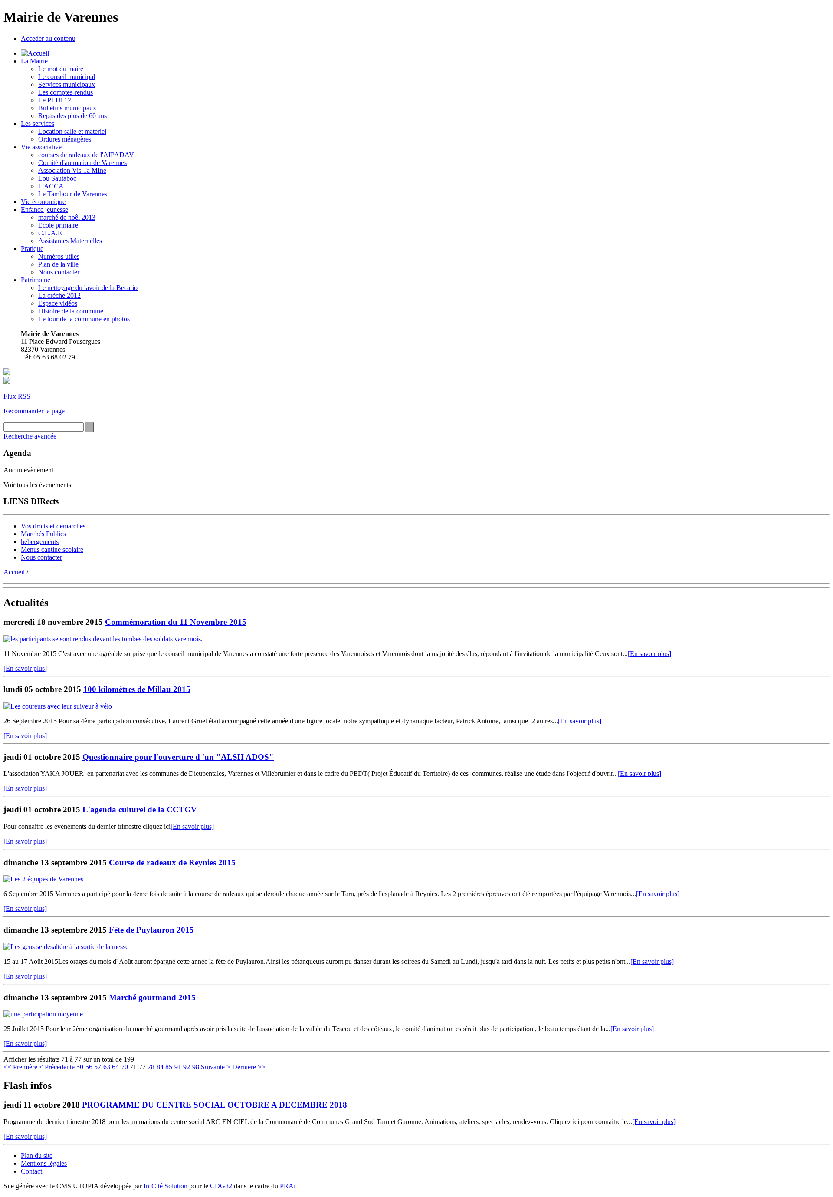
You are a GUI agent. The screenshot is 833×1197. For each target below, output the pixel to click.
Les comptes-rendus (65, 92)
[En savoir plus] (649, 653)
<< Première (20, 1067)
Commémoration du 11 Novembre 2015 (175, 622)
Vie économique (43, 201)
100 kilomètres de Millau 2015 (136, 689)
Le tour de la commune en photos (84, 319)
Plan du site (36, 1155)
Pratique (32, 248)
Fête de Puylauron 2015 (151, 929)
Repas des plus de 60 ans (72, 115)
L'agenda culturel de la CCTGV (139, 809)
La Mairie (34, 61)
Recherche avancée (29, 436)
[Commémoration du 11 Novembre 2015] (103, 639)
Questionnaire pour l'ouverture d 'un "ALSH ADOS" (178, 757)
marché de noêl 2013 (66, 217)
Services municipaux (66, 84)
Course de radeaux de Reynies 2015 (172, 862)
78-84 (156, 1067)
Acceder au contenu (48, 38)
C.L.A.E (50, 233)
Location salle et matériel (72, 131)
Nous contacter (58, 272)
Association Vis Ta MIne (72, 170)
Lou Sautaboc (57, 178)
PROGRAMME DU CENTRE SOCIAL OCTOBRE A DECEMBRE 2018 (214, 1104)
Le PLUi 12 (54, 100)
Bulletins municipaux (67, 108)
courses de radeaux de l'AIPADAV (86, 154)
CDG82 (221, 1186)
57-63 (102, 1067)
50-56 (84, 1067)
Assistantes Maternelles (70, 240)
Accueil (14, 572)
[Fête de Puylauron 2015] (65, 946)
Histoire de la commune (70, 311)
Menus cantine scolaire (52, 549)
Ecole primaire (58, 225)
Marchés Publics (43, 533)
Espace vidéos (57, 303)
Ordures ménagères (64, 139)
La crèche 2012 (59, 295)
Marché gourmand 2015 (152, 997)
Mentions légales (44, 1163)
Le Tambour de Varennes (72, 194)
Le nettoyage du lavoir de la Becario (88, 287)
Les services (37, 123)
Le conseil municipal (66, 76)
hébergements (40, 541)
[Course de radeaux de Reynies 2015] (43, 879)
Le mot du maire (60, 69)
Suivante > (215, 1067)
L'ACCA (51, 186)
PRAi (287, 1186)
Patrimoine (35, 280)
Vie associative (41, 147)
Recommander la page (34, 411)
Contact (31, 1171)
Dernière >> (249, 1067)
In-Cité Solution (165, 1186)
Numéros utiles (58, 256)
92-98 (191, 1067)
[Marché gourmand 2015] (43, 1014)
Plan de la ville (58, 264)
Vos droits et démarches (53, 526)
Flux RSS (16, 396)
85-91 (173, 1067)
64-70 (120, 1067)
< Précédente (57, 1067)
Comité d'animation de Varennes (82, 162)
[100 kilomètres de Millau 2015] (57, 706)
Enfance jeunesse (44, 209)
